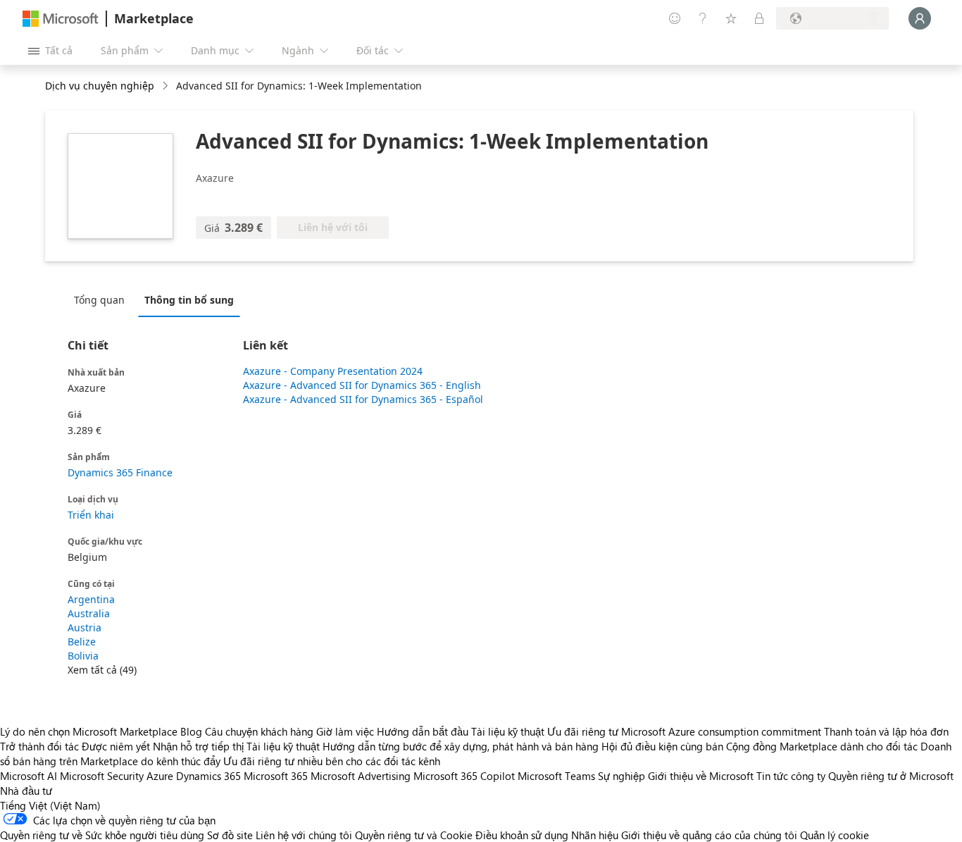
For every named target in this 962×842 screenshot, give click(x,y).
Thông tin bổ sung (189, 300)
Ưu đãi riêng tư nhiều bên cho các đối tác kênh (331, 761)
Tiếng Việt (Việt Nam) (50, 805)
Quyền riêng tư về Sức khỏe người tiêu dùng (102, 835)
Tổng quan (99, 300)
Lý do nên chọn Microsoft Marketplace (88, 731)
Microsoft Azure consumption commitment (722, 731)
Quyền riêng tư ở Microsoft (891, 776)
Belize (82, 641)
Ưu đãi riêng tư (582, 731)
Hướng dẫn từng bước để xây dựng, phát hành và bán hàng (461, 746)
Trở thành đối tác (39, 746)
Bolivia (83, 655)
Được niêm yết (116, 746)
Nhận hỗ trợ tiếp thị (198, 746)
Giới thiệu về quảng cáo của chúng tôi (709, 835)
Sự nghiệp (621, 776)
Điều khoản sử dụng (521, 835)
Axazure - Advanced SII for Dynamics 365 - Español (363, 399)
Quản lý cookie (834, 835)
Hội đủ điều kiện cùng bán (662, 746)
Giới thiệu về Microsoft (701, 776)
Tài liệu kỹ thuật (507, 731)
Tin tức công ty (790, 776)
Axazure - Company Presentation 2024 (333, 371)
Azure (159, 776)
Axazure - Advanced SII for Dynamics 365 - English (362, 385)
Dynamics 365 (208, 776)
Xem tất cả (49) (102, 669)
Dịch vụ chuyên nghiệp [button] (99, 85)
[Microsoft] (61, 19)
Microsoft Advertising (361, 776)
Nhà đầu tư (26, 791)
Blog (191, 731)
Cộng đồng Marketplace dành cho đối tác (822, 746)
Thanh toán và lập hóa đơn (886, 731)
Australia (89, 613)
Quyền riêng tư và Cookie (414, 835)
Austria (84, 627)
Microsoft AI (28, 776)
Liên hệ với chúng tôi (304, 835)
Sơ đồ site (230, 835)
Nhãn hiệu (594, 835)
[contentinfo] (166, 86)
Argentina (91, 599)
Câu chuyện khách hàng (259, 731)
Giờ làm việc (345, 731)
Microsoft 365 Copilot (464, 776)
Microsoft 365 (276, 776)
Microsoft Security (102, 776)
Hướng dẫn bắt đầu (422, 731)
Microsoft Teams (556, 776)
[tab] (103, 299)
